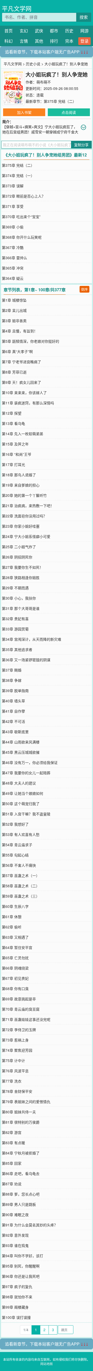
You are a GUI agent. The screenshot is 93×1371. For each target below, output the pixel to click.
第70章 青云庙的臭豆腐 (21, 1009)
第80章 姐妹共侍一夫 (19, 1111)
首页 (8, 31)
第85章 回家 (11, 1163)
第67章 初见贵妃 (15, 978)
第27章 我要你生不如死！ (22, 567)
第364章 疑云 (13, 278)
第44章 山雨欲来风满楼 (21, 741)
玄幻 (24, 31)
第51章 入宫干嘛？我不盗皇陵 (26, 813)
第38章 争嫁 (11, 680)
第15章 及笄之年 (15, 443)
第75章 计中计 (13, 1060)
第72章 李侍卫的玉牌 (19, 1029)
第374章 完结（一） (18, 175)
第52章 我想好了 (15, 824)
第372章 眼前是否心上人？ (23, 196)
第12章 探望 (11, 413)
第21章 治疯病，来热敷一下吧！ (28, 505)
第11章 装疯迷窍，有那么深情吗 (28, 402)
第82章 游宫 (11, 1132)
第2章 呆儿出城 (14, 310)
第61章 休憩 (11, 916)
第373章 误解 (13, 185)
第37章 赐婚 (11, 670)
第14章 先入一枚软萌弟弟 (22, 433)
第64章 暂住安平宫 (17, 947)
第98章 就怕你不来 (17, 1296)
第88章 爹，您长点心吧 (21, 1194)
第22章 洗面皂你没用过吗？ (24, 515)
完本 (69, 41)
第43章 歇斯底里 (15, 731)
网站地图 (46, 1363)
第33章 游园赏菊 (15, 628)
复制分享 (81, 144)
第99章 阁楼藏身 (15, 1307)
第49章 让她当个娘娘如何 (22, 793)
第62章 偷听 (11, 926)
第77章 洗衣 (11, 1081)
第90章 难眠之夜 (15, 1214)
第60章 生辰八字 (15, 906)
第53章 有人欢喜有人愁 (21, 834)
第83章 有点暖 (13, 1142)
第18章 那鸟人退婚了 (19, 474)
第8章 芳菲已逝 (14, 372)
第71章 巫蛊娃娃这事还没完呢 (26, 1019)
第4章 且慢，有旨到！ (19, 330)
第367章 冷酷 (13, 247)
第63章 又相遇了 (15, 937)
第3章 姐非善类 (14, 320)
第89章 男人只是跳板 (19, 1204)
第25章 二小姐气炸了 (19, 546)
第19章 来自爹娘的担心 (21, 485)
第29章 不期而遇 (15, 587)
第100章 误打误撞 (16, 1317)
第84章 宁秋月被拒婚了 (21, 1152)
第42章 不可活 (13, 721)
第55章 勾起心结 (15, 854)
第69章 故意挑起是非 (19, 998)
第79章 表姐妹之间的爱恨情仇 (26, 1101)
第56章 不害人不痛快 (19, 865)
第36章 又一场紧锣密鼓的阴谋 (26, 659)
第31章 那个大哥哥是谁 (21, 608)
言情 (24, 41)
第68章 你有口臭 (15, 988)
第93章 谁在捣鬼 (15, 1245)
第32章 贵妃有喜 (15, 618)
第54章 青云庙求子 (17, 844)
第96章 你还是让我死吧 (21, 1276)
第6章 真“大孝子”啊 (17, 351)
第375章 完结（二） (60, 101)
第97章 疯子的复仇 (17, 1286)
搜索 (84, 17)
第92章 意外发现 (15, 1235)
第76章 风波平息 (15, 1070)
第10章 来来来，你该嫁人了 (24, 392)
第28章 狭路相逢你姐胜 (21, 577)
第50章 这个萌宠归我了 (21, 803)
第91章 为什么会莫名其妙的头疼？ (30, 1224)
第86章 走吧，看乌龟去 (21, 1173)
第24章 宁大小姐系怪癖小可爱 (26, 536)
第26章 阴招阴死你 (17, 556)
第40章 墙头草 (13, 700)
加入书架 (24, 112)
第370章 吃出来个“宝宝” (21, 216)
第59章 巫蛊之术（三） (21, 896)
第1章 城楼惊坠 (14, 300)
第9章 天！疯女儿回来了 (21, 382)
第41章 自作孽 (13, 711)
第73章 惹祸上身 (15, 1039)
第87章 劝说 (11, 1183)
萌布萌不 (43, 82)
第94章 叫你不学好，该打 (22, 1255)
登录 (84, 41)
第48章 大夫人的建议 (19, 783)
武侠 (39, 31)
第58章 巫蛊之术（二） (21, 885)
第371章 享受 (13, 206)
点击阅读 (68, 112)
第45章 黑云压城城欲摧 (21, 752)
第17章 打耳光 (13, 464)
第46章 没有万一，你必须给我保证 (30, 762)
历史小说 (33, 63)
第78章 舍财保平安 (17, 1091)
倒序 (84, 289)
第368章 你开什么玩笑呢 (22, 237)
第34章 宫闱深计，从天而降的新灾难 (31, 639)
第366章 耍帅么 (14, 257)
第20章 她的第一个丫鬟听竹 (24, 495)
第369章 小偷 (13, 226)
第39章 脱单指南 (15, 690)
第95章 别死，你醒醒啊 (21, 1266)
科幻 (8, 41)
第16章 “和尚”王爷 (16, 454)
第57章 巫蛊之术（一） (21, 875)
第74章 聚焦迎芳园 (17, 1050)
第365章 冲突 (13, 268)
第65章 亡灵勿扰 (15, 957)
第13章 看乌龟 (13, 423)
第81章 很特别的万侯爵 (21, 1122)
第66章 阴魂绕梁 (15, 968)
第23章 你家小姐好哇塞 (21, 526)
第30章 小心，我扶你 (19, 598)
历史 (69, 31)
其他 (39, 41)
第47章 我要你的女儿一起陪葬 (26, 772)
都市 (54, 31)
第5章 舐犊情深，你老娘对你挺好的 (30, 341)
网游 (84, 31)
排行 (54, 41)
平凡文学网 (17, 8)
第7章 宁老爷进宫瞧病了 (21, 361)
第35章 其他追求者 (17, 649)
